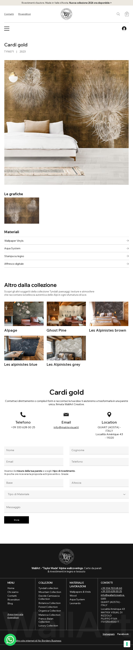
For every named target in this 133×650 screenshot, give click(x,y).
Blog (10, 603)
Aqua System (77, 599)
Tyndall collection (48, 588)
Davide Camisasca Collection (49, 597)
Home (10, 588)
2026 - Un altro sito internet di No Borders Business (32, 640)
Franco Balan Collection (45, 620)
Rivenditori (24, 14)
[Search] (118, 14)
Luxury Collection (48, 625)
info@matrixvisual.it (66, 427)
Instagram (109, 634)
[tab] (66, 232)
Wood (73, 595)
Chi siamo (13, 592)
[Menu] (7, 28)
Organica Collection (49, 610)
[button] (127, 14)
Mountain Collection (49, 592)
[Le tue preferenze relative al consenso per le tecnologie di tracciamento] (127, 644)
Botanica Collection (49, 603)
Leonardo (75, 603)
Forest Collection (48, 606)
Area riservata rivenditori (15, 616)
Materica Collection (49, 614)
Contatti (9, 14)
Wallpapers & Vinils (80, 591)
